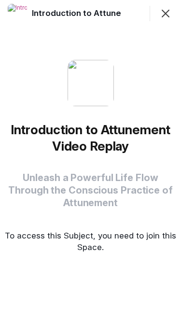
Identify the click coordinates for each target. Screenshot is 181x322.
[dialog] (90, 161)
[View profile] (17, 13)
